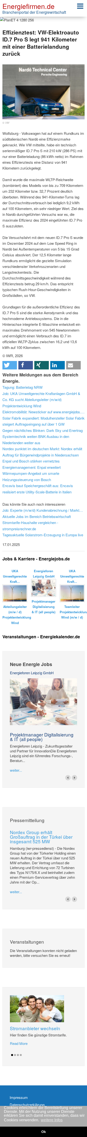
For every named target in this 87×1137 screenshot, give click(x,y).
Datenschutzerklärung (27, 1104)
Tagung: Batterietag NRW (22, 387)
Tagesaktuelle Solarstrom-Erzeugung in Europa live (42, 534)
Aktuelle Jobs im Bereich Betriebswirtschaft (36, 516)
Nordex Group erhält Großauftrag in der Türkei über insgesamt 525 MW (41, 836)
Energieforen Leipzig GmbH (32, 672)
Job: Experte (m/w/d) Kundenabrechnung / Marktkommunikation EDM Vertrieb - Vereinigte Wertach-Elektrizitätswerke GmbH (43, 510)
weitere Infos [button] (52, 1120)
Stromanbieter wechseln (35, 1028)
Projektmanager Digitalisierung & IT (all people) (41, 736)
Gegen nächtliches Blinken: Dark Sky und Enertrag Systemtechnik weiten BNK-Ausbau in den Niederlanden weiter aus (42, 436)
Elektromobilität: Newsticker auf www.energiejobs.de (43, 411)
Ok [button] (43, 1132)
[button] (9, 365)
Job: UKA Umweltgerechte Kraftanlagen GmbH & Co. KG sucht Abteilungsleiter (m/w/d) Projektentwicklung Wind (41, 399)
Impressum (19, 1097)
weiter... (16, 770)
